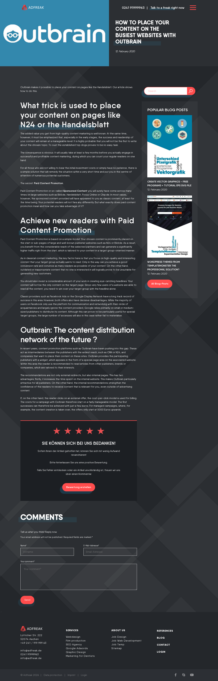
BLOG (161, 637)
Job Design (118, 636)
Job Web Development (126, 640)
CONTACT (163, 644)
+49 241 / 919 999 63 (33, 642)
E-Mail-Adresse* (91, 545)
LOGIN (161, 651)
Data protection (53, 675)
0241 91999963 (133, 8)
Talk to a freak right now (167, 8)
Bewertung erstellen (78, 487)
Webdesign (73, 636)
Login (84, 675)
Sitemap (116, 648)
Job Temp (117, 644)
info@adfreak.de (31, 650)
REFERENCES (165, 630)
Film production (76, 640)
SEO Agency (74, 644)
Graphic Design (76, 652)
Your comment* (27, 561)
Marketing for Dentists (80, 655)
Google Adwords (77, 648)
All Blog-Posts (159, 283)
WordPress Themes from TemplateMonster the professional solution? (163, 265)
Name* (23, 545)
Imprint (71, 675)
